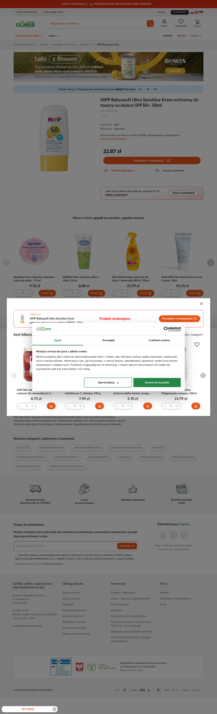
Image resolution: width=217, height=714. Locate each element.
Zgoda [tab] (58, 340)
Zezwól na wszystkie (157, 382)
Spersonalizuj (106, 382)
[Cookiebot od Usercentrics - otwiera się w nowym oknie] (166, 329)
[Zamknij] (201, 304)
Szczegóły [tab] (108, 340)
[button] (203, 375)
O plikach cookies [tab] (159, 340)
